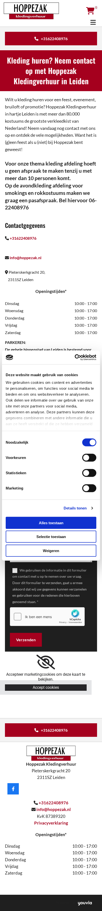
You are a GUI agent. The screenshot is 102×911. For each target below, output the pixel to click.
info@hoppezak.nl (25, 257)
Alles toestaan (51, 523)
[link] (45, 662)
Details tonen (75, 508)
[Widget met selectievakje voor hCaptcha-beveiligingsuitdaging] (47, 616)
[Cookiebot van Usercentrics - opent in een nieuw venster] (74, 357)
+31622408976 (23, 238)
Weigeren (51, 550)
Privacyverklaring (51, 823)
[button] (51, 39)
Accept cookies (46, 687)
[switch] (89, 457)
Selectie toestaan (51, 537)
